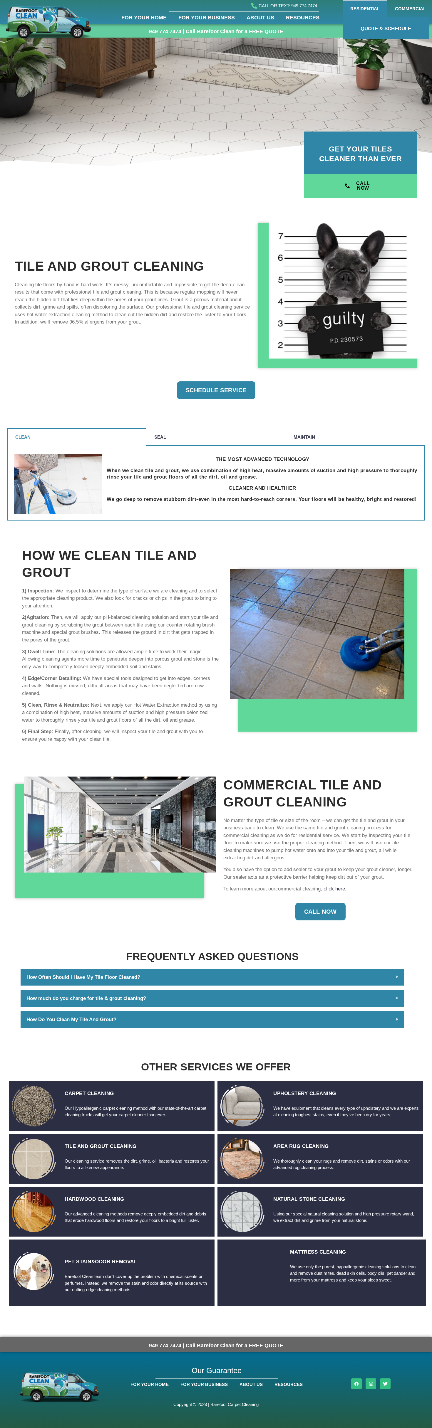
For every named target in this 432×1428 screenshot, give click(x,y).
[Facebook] (356, 1383)
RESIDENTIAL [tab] (365, 8)
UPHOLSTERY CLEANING (304, 1093)
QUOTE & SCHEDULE (386, 28)
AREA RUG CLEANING (301, 1146)
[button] (212, 977)
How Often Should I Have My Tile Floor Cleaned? (83, 977)
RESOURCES (302, 18)
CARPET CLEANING (89, 1093)
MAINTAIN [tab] (304, 437)
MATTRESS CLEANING (318, 1252)
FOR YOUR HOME (144, 18)
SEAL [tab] (160, 437)
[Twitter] (385, 1383)
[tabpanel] (386, 28)
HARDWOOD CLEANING (94, 1199)
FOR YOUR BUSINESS (206, 18)
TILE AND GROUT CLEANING (101, 1146)
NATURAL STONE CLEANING (309, 1199)
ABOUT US (260, 18)
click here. (335, 889)
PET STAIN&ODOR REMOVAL (101, 1261)
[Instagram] (371, 1383)
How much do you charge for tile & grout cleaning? (86, 998)
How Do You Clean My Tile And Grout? (71, 1019)
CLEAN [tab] (23, 437)
